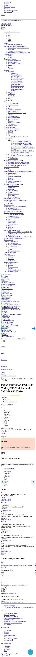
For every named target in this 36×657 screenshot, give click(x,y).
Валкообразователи (13, 186)
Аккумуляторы (8, 54)
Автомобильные (12, 208)
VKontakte (7, 646)
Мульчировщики (13, 224)
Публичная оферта (9, 605)
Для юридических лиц (11, 10)
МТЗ (9, 140)
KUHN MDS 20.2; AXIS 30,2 (16, 233)
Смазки (10, 249)
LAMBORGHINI (13, 159)
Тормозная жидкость (14, 251)
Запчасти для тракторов (15, 44)
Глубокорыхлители (13, 217)
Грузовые (10, 265)
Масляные (11, 257)
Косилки (10, 192)
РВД (9, 67)
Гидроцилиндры (12, 62)
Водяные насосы (13, 105)
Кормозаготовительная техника (13, 184)
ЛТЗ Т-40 (10, 133)
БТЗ (9, 135)
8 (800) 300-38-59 (6, 24)
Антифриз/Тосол (13, 243)
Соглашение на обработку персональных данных (19, 607)
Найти (19, 339)
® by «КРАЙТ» (5, 655)
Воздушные (11, 255)
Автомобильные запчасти (12, 32)
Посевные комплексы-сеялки (13, 211)
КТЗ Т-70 (10, 132)
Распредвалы (11, 124)
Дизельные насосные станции (17, 165)
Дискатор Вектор (16, 76)
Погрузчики (11, 179)
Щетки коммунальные (14, 176)
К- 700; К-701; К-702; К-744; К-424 (21, 155)
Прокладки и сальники (14, 122)
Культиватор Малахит (17, 86)
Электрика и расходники (15, 51)
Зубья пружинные (9, 127)
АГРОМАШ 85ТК (13, 130)
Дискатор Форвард (16, 81)
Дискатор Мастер (16, 79)
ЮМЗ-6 (10, 138)
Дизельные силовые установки (13, 160)
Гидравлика (14, 73)
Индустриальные (13, 267)
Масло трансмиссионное (15, 248)
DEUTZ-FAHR (12, 157)
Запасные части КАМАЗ (11, 167)
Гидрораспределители (14, 60)
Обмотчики (11, 195)
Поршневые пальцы (14, 117)
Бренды (6, 3)
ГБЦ (9, 106)
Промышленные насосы (15, 63)
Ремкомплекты (8, 240)
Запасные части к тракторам (12, 129)
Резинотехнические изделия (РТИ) (14, 238)
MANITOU (11, 97)
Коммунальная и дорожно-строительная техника (18, 171)
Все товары (7, 624)
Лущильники (12, 222)
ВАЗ (9, 33)
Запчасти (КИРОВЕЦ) (11, 616)
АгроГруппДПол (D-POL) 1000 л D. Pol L (20, 236)
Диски (10, 263)
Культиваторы (12, 221)
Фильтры (7, 254)
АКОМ (10, 57)
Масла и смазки (9, 619)
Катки (9, 219)
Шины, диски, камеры (11, 262)
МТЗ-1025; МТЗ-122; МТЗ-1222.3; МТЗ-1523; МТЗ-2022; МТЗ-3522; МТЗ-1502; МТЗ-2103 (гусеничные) (21, 143)
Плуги (10, 225)
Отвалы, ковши (12, 173)
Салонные (11, 259)
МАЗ (9, 40)
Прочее (10, 108)
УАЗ (9, 38)
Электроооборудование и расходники (19, 52)
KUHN (10, 202)
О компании (8, 2)
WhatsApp (7, 649)
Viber (5, 651)
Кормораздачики (13, 190)
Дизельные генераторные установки (18, 162)
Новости (6, 5)
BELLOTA (11, 95)
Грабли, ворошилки (13, 194)
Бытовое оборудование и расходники (15, 46)
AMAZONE (11, 94)
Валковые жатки (13, 216)
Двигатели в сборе (13, 111)
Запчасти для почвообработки (13, 623)
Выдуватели (11, 187)
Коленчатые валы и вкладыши (17, 113)
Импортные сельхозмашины (12, 198)
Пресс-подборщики (13, 197)
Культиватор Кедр (16, 84)
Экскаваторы (12, 182)
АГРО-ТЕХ (11, 235)
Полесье (10, 100)
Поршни (10, 121)
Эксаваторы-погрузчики (15, 181)
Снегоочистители (13, 175)
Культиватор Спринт (17, 89)
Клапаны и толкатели (14, 109)
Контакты (7, 8)
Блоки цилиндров (13, 103)
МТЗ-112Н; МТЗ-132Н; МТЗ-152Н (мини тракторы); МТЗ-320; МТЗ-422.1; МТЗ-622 (23, 147)
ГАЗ (9, 35)
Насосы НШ (11, 65)
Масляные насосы (13, 116)
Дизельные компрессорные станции (18, 163)
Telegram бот (8, 12)
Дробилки (11, 189)
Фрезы (10, 228)
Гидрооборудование (10, 59)
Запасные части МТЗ (7, 369)
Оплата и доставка (9, 7)
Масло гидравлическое (14, 244)
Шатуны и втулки (13, 125)
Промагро (11, 71)
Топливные (11, 260)
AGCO (10, 92)
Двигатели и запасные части (12, 102)
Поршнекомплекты (13, 119)
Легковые (10, 268)
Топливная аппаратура (11, 271)
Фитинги (10, 68)
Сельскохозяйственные (14, 209)
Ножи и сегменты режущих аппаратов (15, 200)
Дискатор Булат (16, 75)
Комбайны (7, 168)
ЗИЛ (9, 36)
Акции (3, 15)
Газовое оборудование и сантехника (18, 48)
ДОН (9, 170)
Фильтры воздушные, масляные (13, 618)
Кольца (10, 114)
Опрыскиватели (9, 205)
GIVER (10, 56)
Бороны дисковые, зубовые (16, 214)
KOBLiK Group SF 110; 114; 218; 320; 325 (20, 232)
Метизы (10, 41)
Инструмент (11, 49)
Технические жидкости (11, 241)
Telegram (6, 647)
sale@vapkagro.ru (6, 500)
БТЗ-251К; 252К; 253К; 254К (19, 136)
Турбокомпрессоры (10, 252)
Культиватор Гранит (17, 82)
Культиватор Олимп (17, 87)
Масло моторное (13, 246)
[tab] (9, 468)
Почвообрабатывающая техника (13, 213)
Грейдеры (10, 178)
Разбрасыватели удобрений (12, 230)
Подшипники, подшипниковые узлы (15, 206)
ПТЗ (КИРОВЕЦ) (13, 154)
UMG (9, 98)
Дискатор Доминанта (17, 78)
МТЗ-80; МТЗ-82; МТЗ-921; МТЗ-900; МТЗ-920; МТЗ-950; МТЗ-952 (22, 151)
